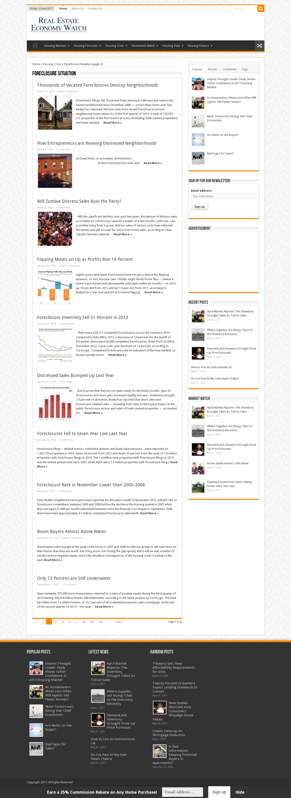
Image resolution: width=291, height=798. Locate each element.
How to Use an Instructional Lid (211, 367)
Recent (212, 69)
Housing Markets (55, 45)
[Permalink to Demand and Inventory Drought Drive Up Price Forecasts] (198, 353)
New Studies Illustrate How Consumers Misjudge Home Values (173, 711)
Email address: (201, 190)
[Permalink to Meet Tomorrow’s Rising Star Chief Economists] (198, 121)
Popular (197, 69)
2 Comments (66, 323)
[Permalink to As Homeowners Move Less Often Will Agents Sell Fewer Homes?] (198, 102)
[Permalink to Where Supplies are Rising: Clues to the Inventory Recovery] (198, 334)
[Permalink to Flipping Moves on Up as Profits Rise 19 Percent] (55, 287)
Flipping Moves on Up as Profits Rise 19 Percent (85, 259)
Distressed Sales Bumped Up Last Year (75, 375)
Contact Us (95, 8)
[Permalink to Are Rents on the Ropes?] (198, 139)
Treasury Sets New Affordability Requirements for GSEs (174, 667)
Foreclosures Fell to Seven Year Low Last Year (82, 433)
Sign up (219, 792)
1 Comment (63, 149)
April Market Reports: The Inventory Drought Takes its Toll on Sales (113, 671)
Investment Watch (143, 45)
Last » (119, 622)
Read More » (112, 122)
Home (63, 8)
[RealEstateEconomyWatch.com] (58, 29)
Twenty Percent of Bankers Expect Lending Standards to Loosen (175, 687)
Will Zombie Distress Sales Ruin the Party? (79, 201)
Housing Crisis (114, 45)
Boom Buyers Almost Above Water (71, 531)
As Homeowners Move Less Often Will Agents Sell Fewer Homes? (58, 693)
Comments (230, 69)
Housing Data (171, 45)
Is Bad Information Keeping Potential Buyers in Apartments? (175, 754)
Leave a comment (67, 91)
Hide (240, 792)
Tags (245, 69)
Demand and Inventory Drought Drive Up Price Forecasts (121, 721)
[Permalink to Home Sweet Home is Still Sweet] (198, 468)
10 (83, 622)
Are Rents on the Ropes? (222, 135)
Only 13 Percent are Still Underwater (74, 578)
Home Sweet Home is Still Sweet (227, 463)
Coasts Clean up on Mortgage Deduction (169, 733)
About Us (78, 8)
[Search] (261, 8)
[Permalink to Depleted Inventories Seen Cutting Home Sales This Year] (198, 486)
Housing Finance (198, 45)
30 (100, 622)
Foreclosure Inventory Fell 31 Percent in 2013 (82, 317)
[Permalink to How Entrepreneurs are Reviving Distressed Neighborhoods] (55, 171)
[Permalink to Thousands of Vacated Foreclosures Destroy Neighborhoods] (55, 113)
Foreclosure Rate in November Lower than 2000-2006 (91, 484)
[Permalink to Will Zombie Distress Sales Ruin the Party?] (55, 229)
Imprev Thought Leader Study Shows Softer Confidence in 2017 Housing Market (231, 83)
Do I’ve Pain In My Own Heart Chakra (214, 378)
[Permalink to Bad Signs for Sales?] (198, 158)
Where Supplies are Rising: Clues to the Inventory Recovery (120, 697)
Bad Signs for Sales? (220, 153)
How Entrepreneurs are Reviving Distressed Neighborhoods (96, 143)
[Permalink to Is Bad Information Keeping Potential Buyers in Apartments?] (159, 751)
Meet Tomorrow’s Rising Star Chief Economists (59, 711)
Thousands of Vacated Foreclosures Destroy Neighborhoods (97, 85)
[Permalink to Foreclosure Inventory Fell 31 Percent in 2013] (55, 345)
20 (92, 622)
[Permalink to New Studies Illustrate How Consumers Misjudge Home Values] (159, 707)
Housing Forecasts (86, 45)
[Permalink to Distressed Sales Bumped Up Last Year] (55, 403)
